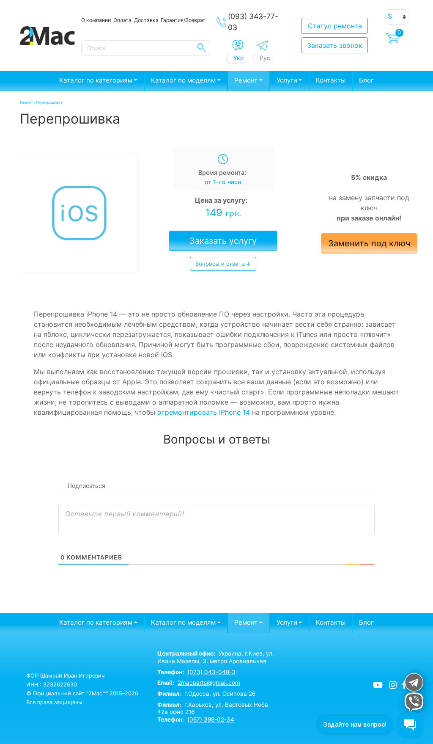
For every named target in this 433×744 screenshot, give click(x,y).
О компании (96, 20)
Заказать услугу (223, 241)
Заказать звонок (334, 45)
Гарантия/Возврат (183, 20)
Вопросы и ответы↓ (223, 263)
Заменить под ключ (369, 243)
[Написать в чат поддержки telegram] (413, 682)
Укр (238, 57)
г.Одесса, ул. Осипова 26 (206, 693)
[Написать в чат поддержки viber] (413, 701)
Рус (265, 57)
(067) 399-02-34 (210, 719)
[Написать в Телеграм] (262, 45)
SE (201, 47)
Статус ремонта (335, 26)
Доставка (146, 20)
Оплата (122, 20)
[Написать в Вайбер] (238, 45)
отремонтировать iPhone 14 (203, 412)
